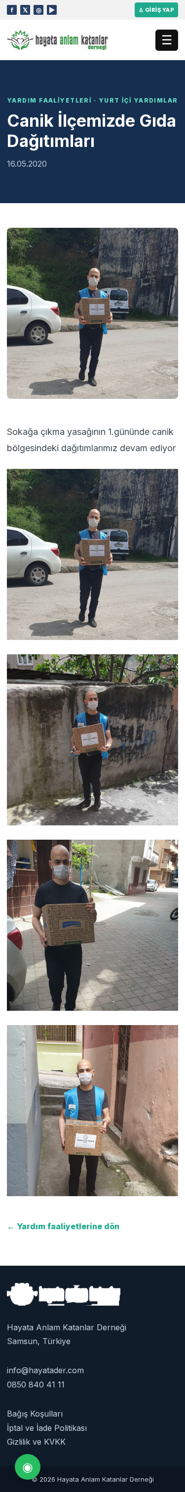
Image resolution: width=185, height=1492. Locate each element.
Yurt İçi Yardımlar (138, 100)
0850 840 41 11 (36, 1384)
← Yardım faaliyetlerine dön (63, 1226)
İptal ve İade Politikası (47, 1428)
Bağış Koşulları (35, 1414)
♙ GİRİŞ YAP (156, 9)
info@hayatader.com (45, 1370)
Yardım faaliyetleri (49, 100)
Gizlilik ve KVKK (36, 1442)
